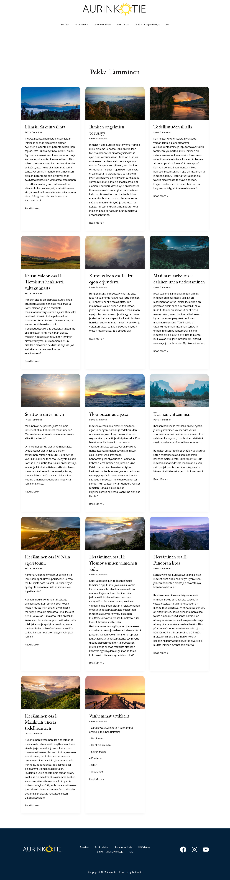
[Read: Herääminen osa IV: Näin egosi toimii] (50, 533)
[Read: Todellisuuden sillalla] (179, 103)
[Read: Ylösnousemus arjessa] (115, 390)
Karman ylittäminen (171, 414)
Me (167, 24)
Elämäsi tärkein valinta (45, 127)
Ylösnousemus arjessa (108, 414)
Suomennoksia (103, 24)
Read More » (32, 208)
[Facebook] (183, 849)
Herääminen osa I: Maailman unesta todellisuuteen (41, 722)
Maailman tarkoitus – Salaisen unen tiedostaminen (179, 279)
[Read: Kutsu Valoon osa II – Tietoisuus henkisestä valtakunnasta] (50, 252)
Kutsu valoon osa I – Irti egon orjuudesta (111, 279)
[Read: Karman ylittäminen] (179, 390)
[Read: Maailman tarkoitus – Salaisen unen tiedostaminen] (179, 252)
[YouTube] (206, 849)
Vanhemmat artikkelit (109, 716)
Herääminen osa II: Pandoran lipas (170, 560)
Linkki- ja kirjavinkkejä (147, 24)
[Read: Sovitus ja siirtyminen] (50, 390)
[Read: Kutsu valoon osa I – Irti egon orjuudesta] (115, 252)
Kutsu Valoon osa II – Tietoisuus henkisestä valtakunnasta (45, 282)
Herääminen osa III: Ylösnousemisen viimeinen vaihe (113, 563)
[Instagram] (194, 849)
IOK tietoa (123, 24)
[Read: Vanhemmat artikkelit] (115, 692)
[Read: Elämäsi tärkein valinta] (50, 103)
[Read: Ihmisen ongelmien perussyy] (115, 103)
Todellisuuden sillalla (172, 127)
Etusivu (65, 24)
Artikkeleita (81, 24)
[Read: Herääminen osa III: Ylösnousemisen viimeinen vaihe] (115, 533)
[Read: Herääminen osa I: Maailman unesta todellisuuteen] (50, 692)
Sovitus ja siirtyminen (44, 414)
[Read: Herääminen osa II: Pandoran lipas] (179, 533)
